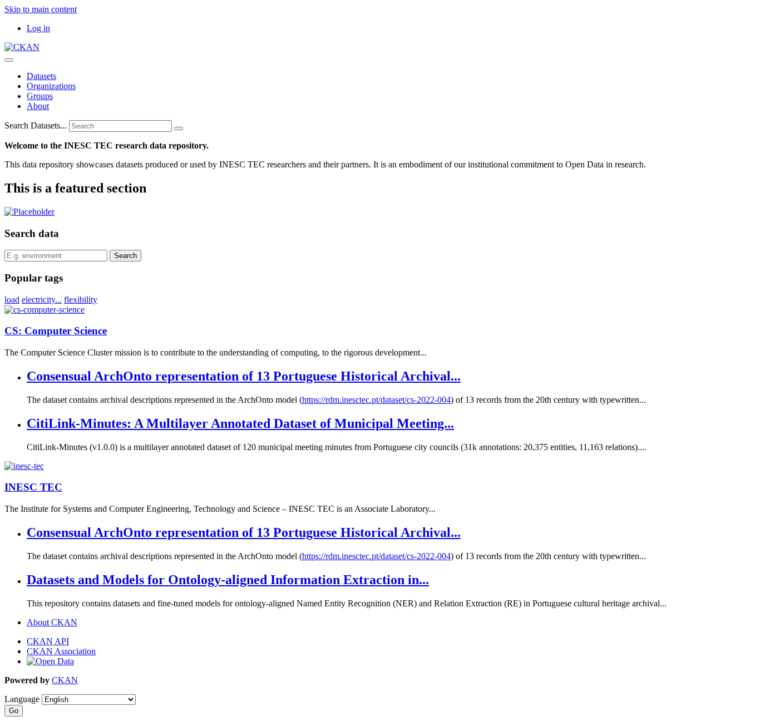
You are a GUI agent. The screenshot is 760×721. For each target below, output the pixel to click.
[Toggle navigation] (8, 60)
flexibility (80, 299)
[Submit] (178, 128)
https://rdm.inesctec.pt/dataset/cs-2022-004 (376, 399)
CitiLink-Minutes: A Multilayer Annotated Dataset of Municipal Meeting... (240, 423)
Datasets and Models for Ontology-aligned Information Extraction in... (228, 579)
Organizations (51, 86)
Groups (40, 96)
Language (22, 699)
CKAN (65, 680)
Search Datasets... (35, 125)
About (38, 106)
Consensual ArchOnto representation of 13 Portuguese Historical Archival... (244, 376)
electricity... (42, 299)
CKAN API (48, 641)
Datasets (41, 76)
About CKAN (52, 622)
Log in (38, 28)
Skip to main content (40, 9)
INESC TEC (33, 487)
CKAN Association (61, 651)
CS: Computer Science (55, 331)
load (11, 299)
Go (13, 711)
